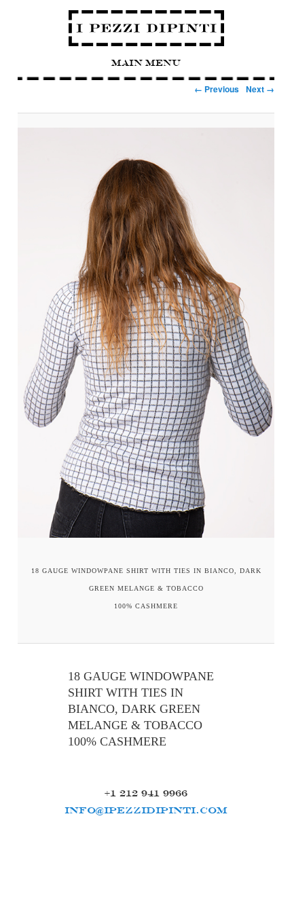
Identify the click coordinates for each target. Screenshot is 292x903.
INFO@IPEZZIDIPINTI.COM (146, 810)
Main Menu (146, 63)
